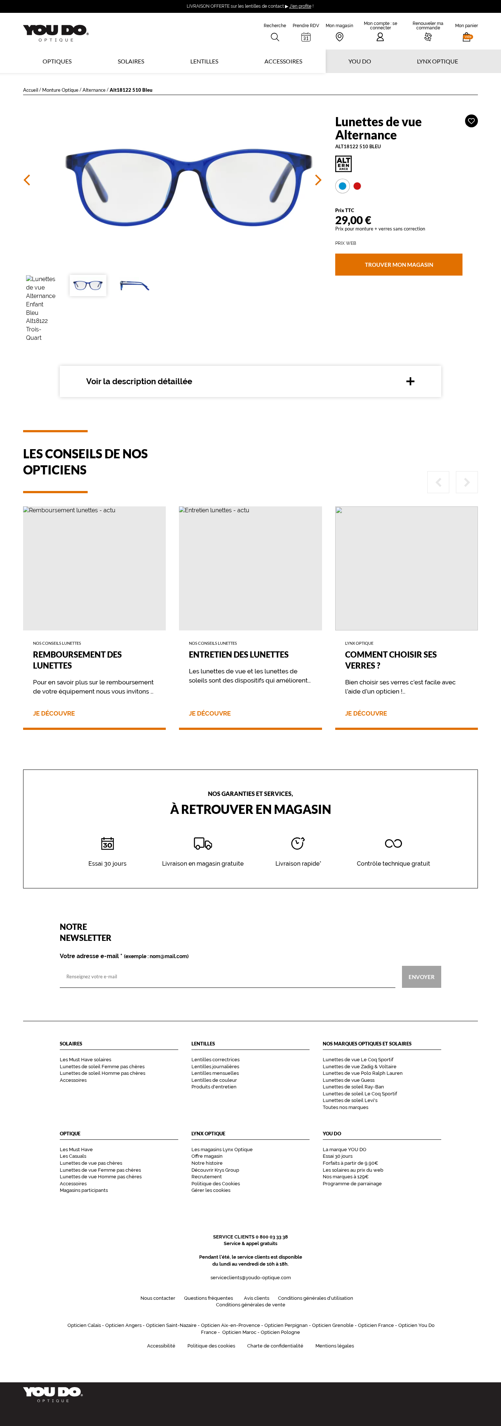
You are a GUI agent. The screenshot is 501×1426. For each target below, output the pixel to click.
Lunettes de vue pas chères (91, 1163)
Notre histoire (207, 1163)
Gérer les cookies (210, 1190)
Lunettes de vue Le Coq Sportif (358, 1059)
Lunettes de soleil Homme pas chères (102, 1073)
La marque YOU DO (344, 1149)
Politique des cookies (211, 1346)
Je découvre (54, 713)
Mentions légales (334, 1346)
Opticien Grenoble (333, 1325)
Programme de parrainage (352, 1183)
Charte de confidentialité (275, 1346)
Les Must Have (76, 1149)
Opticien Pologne (280, 1332)
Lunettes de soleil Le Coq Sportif (360, 1093)
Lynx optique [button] (437, 61)
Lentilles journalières (215, 1066)
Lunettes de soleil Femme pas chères (102, 1066)
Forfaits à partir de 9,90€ (350, 1163)
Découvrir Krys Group (215, 1170)
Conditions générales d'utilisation (315, 1298)
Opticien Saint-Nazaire (171, 1325)
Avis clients (256, 1298)
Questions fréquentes (208, 1298)
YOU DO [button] (359, 61)
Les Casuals (73, 1156)
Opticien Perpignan (286, 1325)
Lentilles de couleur (214, 1080)
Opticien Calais (84, 1325)
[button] (466, 31)
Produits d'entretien (214, 1086)
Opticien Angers (123, 1325)
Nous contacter (157, 1298)
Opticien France (376, 1325)
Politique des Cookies (215, 1183)
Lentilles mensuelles (215, 1073)
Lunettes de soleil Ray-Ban (353, 1086)
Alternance (94, 89)
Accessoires (283, 61)
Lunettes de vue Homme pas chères (101, 1176)
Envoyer (422, 976)
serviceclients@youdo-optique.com (251, 1277)
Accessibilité (161, 1346)
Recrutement (206, 1176)
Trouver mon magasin (399, 264)
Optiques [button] (57, 61)
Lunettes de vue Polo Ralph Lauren (363, 1073)
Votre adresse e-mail (124, 956)
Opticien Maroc (239, 1332)
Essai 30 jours (337, 1156)
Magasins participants (84, 1190)
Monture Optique (60, 89)
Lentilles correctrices (215, 1059)
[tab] (343, 186)
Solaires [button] (131, 61)
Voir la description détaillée (139, 381)
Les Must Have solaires (85, 1059)
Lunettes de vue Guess (348, 1080)
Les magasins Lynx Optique (222, 1149)
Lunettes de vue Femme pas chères (100, 1170)
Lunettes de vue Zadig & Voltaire (359, 1066)
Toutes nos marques (345, 1107)
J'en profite (300, 6)
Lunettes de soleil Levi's (350, 1100)
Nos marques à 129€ (346, 1176)
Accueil (30, 89)
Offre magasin (207, 1156)
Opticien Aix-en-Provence (230, 1325)
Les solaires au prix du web (353, 1170)
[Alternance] (406, 164)
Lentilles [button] (204, 61)
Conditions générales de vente (250, 1304)
